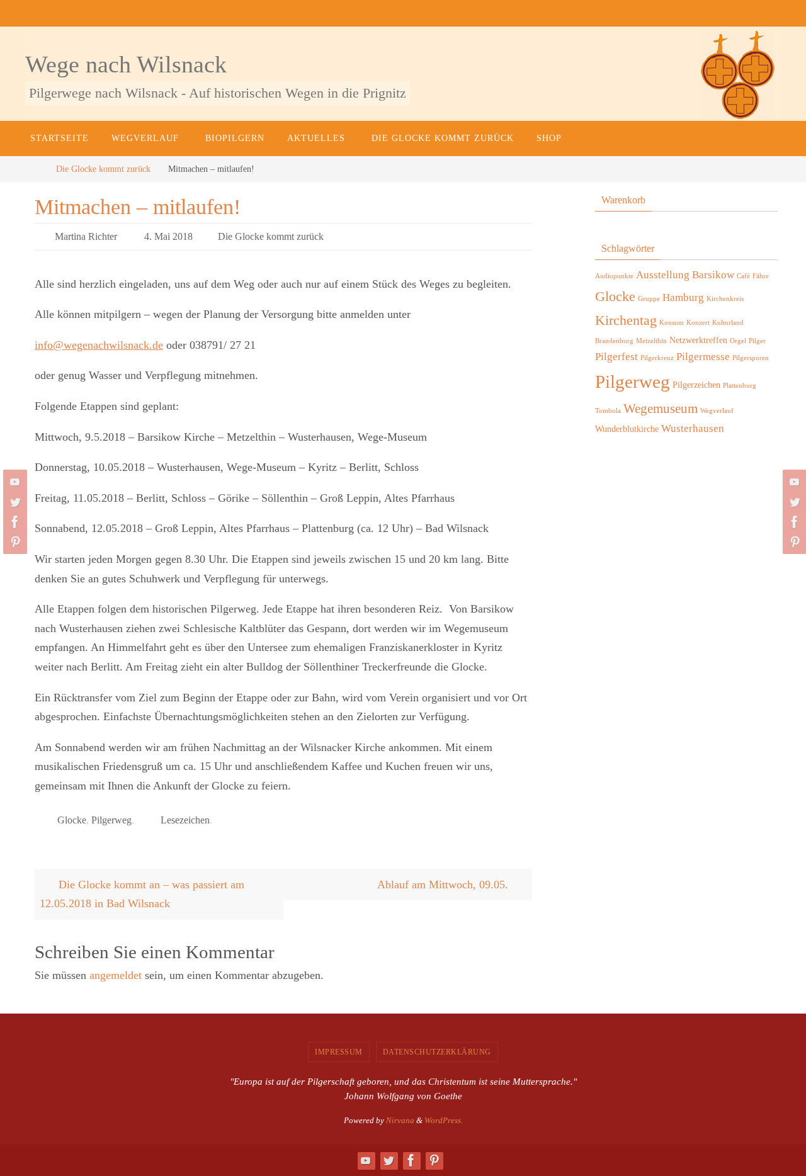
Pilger (757, 340)
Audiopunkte (614, 276)
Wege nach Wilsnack (126, 64)
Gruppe (649, 298)
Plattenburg (739, 385)
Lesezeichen (185, 820)
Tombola (608, 410)
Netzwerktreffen (698, 340)
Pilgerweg (111, 820)
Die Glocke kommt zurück (103, 169)
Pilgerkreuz (657, 357)
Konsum (671, 322)
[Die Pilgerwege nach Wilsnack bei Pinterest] (13, 542)
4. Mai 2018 (168, 236)
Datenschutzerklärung (437, 1052)
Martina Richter (86, 236)
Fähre (760, 276)
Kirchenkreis (725, 298)
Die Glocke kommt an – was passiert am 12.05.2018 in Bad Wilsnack (142, 894)
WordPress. (443, 1120)
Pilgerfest (616, 357)
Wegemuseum (660, 408)
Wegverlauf (717, 410)
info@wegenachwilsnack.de (99, 345)
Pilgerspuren (750, 357)
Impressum (339, 1052)
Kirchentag (626, 320)
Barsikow (713, 275)
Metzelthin (651, 340)
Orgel (738, 340)
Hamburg (683, 297)
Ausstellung (663, 275)
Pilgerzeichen (696, 385)
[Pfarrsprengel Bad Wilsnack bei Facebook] (13, 522)
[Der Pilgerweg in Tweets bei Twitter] (13, 502)
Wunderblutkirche (627, 429)
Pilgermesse (703, 357)
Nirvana (400, 1120)
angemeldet (115, 975)
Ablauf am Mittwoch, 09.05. (444, 884)
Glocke (71, 820)
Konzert (698, 322)
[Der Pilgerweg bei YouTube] (13, 482)
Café (743, 276)
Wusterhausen (692, 428)
